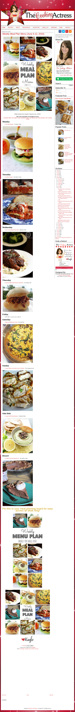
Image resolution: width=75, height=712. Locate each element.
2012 (58, 234)
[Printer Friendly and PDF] (4, 700)
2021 (58, 170)
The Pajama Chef (33, 117)
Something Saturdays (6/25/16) (64, 195)
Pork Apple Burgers (9, 124)
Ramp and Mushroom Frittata (11, 322)
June (59, 187)
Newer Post (4, 695)
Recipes (10, 27)
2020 (58, 171)
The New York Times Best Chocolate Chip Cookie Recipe (68, 161)
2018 (58, 174)
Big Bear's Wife (25, 117)
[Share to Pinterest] (32, 645)
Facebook (60, 31)
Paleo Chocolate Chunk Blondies (63, 98)
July (59, 186)
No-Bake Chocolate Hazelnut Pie (12, 458)
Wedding (54, 27)
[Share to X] (30, 645)
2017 (58, 176)
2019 (58, 173)
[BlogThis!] (28, 645)
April (59, 224)
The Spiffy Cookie (16, 117)
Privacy (68, 27)
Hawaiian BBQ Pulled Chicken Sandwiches (14, 282)
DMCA (64, 267)
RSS (70, 31)
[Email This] (27, 645)
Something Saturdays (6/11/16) (64, 210)
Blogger (69, 276)
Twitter (63, 31)
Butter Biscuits (67, 130)
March (59, 225)
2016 (58, 177)
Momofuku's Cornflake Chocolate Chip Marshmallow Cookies (68, 154)
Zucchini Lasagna (9, 177)
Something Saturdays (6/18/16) (64, 203)
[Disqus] (26, 672)
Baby (61, 27)
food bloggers (22, 648)
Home (3, 27)
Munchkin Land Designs (33, 708)
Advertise (36, 27)
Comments (59, 92)
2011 (58, 236)
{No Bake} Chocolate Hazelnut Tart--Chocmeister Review (65, 198)
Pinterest (66, 31)
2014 (58, 231)
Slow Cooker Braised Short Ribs (12, 229)
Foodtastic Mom (7, 117)
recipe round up (31, 648)
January (59, 228)
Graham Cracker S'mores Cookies (64, 191)
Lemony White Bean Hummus (11, 416)
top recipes (36, 648)
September (60, 183)
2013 (58, 233)
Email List (45, 27)
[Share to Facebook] (31, 645)
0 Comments (24, 645)
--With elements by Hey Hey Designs (65, 274)
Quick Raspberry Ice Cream (63, 206)
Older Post (51, 695)
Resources (26, 27)
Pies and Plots (41, 117)
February (60, 227)
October (60, 181)
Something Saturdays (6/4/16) (64, 220)
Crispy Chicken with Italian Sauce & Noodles (14, 368)
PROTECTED (64, 268)
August (59, 184)
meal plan (26, 648)
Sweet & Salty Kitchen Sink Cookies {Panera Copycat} (67, 146)
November (60, 180)
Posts (58, 90)
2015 (58, 230)
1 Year (59, 199)
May (59, 223)
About (18, 27)
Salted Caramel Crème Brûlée (63, 221)
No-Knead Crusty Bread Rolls (64, 205)
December (60, 178)
